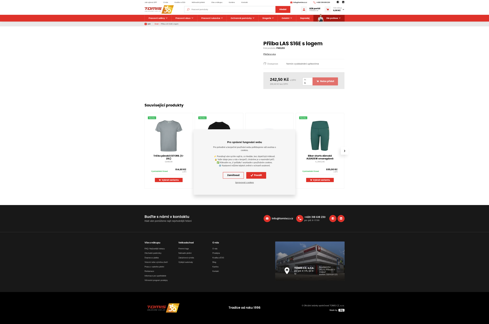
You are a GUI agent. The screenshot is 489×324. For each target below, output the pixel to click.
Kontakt (244, 2)
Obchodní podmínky (153, 253)
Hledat (283, 9)
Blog (214, 262)
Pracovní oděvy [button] (157, 18)
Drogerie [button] (266, 18)
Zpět (149, 24)
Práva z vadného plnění (154, 267)
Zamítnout (233, 175)
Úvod (157, 24)
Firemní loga (183, 248)
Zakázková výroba (186, 258)
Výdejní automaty (185, 262)
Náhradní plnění (198, 2)
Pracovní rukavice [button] (210, 18)
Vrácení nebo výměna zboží (156, 262)
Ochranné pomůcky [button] (241, 18)
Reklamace (149, 271)
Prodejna (216, 253)
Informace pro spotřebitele (155, 276)
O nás (165, 2)
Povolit (258, 175)
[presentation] (344, 151)
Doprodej (304, 18)
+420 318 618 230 (323, 2)
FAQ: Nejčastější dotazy (155, 248)
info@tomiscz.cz (300, 2)
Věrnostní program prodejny (156, 280)
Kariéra (232, 2)
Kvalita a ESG (180, 2)
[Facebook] (337, 2)
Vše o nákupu (216, 2)
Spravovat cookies (244, 183)
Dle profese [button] (332, 18)
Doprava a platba (152, 258)
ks (305, 80)
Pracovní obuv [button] (183, 18)
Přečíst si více (269, 54)
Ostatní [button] (285, 18)
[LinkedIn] (343, 2)
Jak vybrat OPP (151, 2)
